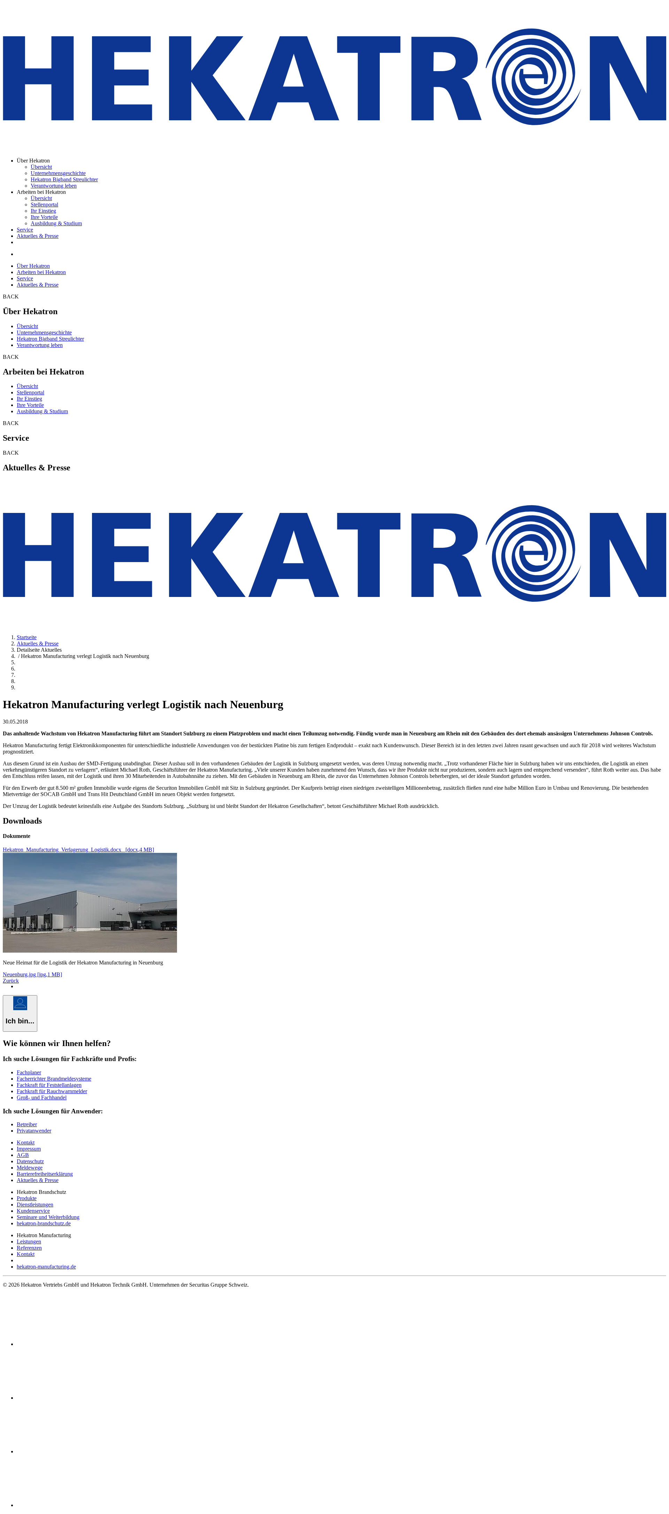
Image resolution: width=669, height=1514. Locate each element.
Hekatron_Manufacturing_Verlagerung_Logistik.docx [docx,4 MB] (78, 850)
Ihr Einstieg (43, 211)
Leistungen (29, 1241)
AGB (23, 1155)
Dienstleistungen (35, 1205)
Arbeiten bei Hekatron (41, 272)
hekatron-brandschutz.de (44, 1223)
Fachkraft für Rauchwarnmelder (52, 1091)
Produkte (27, 1198)
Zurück (11, 981)
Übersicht (41, 167)
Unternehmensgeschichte (58, 173)
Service (25, 230)
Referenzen (29, 1248)
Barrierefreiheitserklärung (45, 1174)
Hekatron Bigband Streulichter (64, 179)
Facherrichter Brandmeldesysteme (54, 1079)
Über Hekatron (33, 266)
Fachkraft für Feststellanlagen (49, 1085)
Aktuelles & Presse (38, 236)
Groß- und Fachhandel (42, 1097)
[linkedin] (69, 1398)
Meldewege (30, 1168)
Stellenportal (44, 204)
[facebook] (69, 1344)
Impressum (29, 1149)
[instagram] (69, 1505)
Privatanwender (34, 1131)
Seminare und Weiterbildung (48, 1217)
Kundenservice (33, 1211)
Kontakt (25, 1142)
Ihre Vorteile (44, 217)
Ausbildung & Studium (56, 223)
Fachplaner (29, 1072)
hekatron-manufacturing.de (46, 1267)
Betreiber (27, 1124)
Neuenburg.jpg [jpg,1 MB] (32, 974)
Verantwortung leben (54, 186)
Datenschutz (30, 1161)
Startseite (27, 637)
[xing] (69, 1451)
